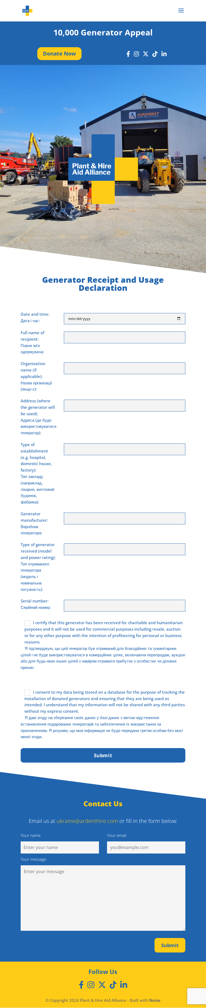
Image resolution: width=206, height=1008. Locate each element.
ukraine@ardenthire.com (87, 821)
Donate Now (59, 53)
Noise (154, 1000)
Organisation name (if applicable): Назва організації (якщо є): (36, 376)
